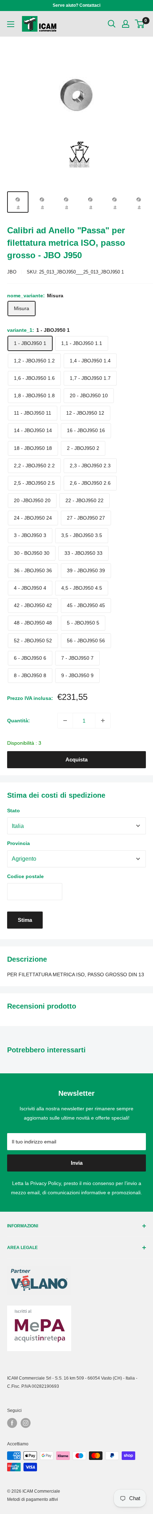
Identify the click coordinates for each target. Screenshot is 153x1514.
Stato (13, 810)
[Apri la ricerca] (112, 24)
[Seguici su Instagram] (26, 1423)
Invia (77, 1163)
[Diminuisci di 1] (65, 720)
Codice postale (25, 876)
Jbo (11, 272)
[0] (140, 24)
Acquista (76, 759)
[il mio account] (125, 24)
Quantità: (18, 720)
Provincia (18, 843)
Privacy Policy (45, 1183)
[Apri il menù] (10, 24)
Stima (25, 920)
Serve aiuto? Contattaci (76, 5)
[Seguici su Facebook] (12, 1423)
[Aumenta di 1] (102, 720)
